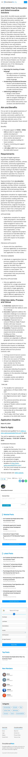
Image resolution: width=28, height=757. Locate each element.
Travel (12, 713)
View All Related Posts (14, 544)
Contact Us (16, 733)
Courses (6, 713)
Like (4, 479)
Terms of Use (17, 737)
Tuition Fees (7, 710)
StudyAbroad (8, 743)
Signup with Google (14, 610)
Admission (15, 710)
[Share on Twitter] (20, 481)
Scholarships (7, 707)
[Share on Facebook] (23, 481)
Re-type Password (6, 639)
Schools (15, 707)
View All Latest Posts (14, 601)
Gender (4, 630)
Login (3, 733)
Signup (3, 735)
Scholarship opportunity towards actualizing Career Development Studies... (12, 527)
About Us (16, 731)
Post (25, 2)
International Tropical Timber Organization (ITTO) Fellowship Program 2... (14, 536)
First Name (4, 617)
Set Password (5, 634)
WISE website (19, 473)
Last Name (4, 621)
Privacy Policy (17, 735)
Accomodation (20, 713)
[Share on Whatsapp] (26, 481)
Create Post (5, 737)
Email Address (5, 625)
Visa (21, 707)
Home (3, 731)
